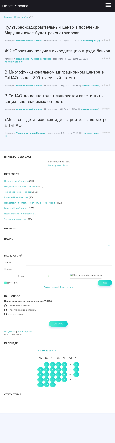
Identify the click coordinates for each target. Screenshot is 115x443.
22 (46, 379)
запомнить (12, 283)
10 (58, 369)
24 (58, 379)
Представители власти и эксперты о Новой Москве (30, 203)
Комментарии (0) (90, 40)
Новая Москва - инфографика (19, 213)
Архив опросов (25, 331)
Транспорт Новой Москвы (30, 133)
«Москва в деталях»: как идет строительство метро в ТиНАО (56, 123)
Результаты (10, 331)
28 (40, 384)
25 (64, 379)
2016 (16, 17)
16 (53, 374)
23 (52, 379)
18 (64, 374)
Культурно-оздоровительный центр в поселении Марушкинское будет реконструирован (52, 30)
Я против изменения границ (22, 310)
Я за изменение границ (19, 305)
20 (76, 374)
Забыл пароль (51, 287)
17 (59, 374)
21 (41, 379)
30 (52, 384)
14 (40, 374)
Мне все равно (15, 314)
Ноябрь (24, 17)
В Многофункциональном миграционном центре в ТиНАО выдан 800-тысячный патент (54, 75)
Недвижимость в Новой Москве (33, 59)
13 (76, 369)
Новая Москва (15, 6)
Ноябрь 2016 (47, 350)
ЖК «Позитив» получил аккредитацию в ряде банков (57, 51)
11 (64, 369)
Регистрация (54, 165)
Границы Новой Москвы (16, 197)
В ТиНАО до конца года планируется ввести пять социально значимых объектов (54, 99)
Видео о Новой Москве (16, 208)
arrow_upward (108, 436)
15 (47, 374)
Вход (65, 165)
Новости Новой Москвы (29, 40)
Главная (8, 17)
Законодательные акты (15, 219)
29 (46, 384)
